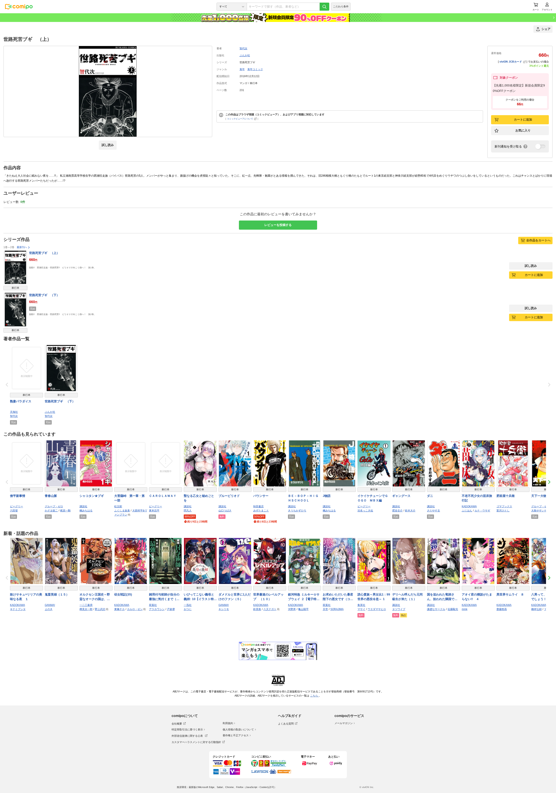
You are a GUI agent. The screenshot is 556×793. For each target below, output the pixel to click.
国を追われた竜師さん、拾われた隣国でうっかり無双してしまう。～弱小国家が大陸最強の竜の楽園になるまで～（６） (442, 597)
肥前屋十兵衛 (505, 496)
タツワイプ (398, 609)
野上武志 (100, 609)
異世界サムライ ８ (510, 594)
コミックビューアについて (240, 119)
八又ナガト (269, 609)
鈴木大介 (410, 510)
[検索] (324, 7)
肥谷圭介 (397, 510)
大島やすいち (539, 510)
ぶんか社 (245, 55)
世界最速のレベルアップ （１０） (268, 597)
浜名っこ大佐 (365, 510)
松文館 (118, 506)
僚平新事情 (17, 496)
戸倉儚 (171, 609)
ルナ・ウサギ (482, 510)
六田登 (14, 510)
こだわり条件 (341, 6)
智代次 (243, 48)
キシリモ (223, 609)
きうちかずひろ (297, 510)
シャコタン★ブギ (91, 496)
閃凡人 (188, 510)
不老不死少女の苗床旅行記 (477, 498)
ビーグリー (16, 506)
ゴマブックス (504, 506)
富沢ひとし (503, 510)
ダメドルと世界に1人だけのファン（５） (234, 597)
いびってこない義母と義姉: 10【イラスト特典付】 (200, 597)
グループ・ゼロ (54, 506)
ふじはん (467, 510)
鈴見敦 (257, 609)
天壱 (325, 609)
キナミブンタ (18, 609)
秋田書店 (258, 506)
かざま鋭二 (51, 510)
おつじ (188, 609)
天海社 (14, 411)
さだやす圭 (433, 510)
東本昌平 (154, 510)
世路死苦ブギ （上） (44, 253)
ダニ (430, 496)
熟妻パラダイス (20, 401)
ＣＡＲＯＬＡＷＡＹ (162, 496)
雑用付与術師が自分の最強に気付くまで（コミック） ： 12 (164, 597)
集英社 (361, 605)
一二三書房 (86, 605)
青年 (242, 69)
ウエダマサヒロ (377, 609)
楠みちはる (86, 510)
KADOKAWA (469, 506)
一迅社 (188, 605)
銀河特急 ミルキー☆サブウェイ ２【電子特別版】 (303, 597)
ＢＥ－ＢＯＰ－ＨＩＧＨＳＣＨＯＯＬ (303, 498)
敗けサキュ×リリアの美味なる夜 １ (26, 597)
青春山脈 (51, 496)
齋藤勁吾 (501, 609)
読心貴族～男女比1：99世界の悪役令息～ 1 (373, 597)
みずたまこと (261, 510)
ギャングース (401, 496)
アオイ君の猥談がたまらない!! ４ (477, 597)
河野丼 (292, 609)
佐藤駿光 (453, 609)
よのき (49, 609)
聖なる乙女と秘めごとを (199, 498)
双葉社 (153, 605)
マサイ (361, 609)
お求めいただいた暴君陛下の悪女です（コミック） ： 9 (338, 597)
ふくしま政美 (122, 510)
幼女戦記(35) (123, 594)
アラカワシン (157, 609)
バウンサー (260, 496)
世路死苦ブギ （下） (44, 295)
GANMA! (50, 605)
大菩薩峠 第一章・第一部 (129, 498)
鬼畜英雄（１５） (57, 594)
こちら (314, 695)
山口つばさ (225, 510)
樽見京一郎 (86, 609)
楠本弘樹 (536, 609)
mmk (464, 609)
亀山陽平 (303, 609)
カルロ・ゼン (135, 609)
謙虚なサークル (436, 609)
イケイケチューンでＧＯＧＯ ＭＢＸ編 (372, 498)
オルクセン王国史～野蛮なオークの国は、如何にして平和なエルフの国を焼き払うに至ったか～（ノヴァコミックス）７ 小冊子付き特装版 (95, 597)
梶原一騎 (65, 510)
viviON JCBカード (511, 61)
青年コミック (255, 69)
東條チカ (119, 609)
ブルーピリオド (229, 496)
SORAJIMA (337, 609)
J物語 (327, 496)
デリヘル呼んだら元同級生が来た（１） (407, 597)
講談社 (83, 506)
